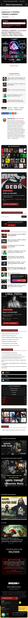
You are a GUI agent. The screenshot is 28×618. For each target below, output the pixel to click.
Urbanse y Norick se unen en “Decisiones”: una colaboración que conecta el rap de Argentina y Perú (12, 539)
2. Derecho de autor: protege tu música (8, 335)
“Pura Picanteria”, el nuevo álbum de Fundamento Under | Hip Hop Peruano (16, 257)
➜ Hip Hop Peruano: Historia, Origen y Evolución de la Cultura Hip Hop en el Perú (13, 367)
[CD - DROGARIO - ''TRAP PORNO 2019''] (3, 414)
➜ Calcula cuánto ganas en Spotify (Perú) (9, 352)
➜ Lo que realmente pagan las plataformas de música (11, 354)
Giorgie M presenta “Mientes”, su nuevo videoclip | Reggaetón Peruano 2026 (16, 262)
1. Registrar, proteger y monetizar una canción (10, 333)
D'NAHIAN (22, 107)
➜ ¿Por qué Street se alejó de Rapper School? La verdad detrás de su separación (14, 364)
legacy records (10, 109)
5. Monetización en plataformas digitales (9, 341)
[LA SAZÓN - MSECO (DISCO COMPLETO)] (9, 150)
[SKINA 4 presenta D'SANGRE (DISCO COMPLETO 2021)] (4, 420)
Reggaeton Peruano (18, 109)
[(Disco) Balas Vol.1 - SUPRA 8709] (6, 160)
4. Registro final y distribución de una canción (9, 339)
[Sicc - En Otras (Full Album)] (25, 155)
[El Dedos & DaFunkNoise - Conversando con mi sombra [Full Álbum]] (14, 150)
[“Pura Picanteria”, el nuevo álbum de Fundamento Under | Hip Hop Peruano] (15, 155)
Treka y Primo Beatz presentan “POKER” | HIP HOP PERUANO (17, 235)
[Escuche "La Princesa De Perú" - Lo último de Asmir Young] (21, 420)
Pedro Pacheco (19, 118)
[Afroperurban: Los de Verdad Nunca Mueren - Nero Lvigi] (5, 155)
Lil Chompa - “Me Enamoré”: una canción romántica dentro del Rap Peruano (17, 251)
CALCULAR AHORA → (11, 225)
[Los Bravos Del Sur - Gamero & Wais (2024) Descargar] (9, 420)
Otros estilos (14, 394)
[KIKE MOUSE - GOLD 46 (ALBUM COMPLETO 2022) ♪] (20, 414)
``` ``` (13, 190)
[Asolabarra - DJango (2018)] (20, 155)
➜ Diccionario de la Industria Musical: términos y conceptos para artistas (13, 361)
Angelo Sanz (6, 9)
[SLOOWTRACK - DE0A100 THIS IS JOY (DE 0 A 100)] (23, 165)
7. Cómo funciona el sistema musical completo (10, 345)
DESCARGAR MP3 (14, 65)
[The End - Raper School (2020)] (18, 165)
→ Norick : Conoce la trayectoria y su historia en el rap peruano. (13, 429)
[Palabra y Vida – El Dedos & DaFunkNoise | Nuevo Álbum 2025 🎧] (16, 160)
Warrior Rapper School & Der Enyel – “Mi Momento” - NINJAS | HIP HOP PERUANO (17, 268)
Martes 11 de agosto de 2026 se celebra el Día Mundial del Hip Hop (17, 240)
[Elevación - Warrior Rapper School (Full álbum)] (4, 150)
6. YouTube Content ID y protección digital (9, 343)
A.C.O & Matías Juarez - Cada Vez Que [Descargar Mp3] (16, 246)
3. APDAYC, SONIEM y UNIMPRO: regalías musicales (11, 337)
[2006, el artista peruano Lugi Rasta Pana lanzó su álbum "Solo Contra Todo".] (15, 420)
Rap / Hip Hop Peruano (14, 388)
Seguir (19, 280)
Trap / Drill (14, 392)
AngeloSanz (16, 107)
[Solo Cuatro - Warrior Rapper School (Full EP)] (11, 160)
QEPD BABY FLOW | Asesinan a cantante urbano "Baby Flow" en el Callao (17, 286)
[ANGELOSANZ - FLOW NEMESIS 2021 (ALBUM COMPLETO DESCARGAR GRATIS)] (14, 414)
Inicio (2, 9)
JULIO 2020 (4, 109)
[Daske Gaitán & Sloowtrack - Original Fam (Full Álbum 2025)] (3, 165)
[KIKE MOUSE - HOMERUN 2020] (9, 414)
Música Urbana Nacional (14, 4)
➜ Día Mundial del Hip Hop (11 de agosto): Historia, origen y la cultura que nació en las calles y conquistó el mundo (13, 357)
